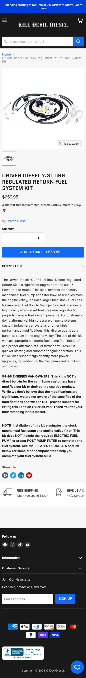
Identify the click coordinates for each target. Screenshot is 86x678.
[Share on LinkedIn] (21, 475)
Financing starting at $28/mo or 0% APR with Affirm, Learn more (43, 6)
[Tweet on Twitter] (13, 475)
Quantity (8, 228)
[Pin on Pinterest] (29, 475)
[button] (43, 266)
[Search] (78, 41)
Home (6, 54)
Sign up (65, 599)
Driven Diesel (16, 221)
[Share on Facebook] (5, 475)
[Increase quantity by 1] (38, 237)
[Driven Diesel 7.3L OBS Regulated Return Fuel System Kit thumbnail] (9, 158)
